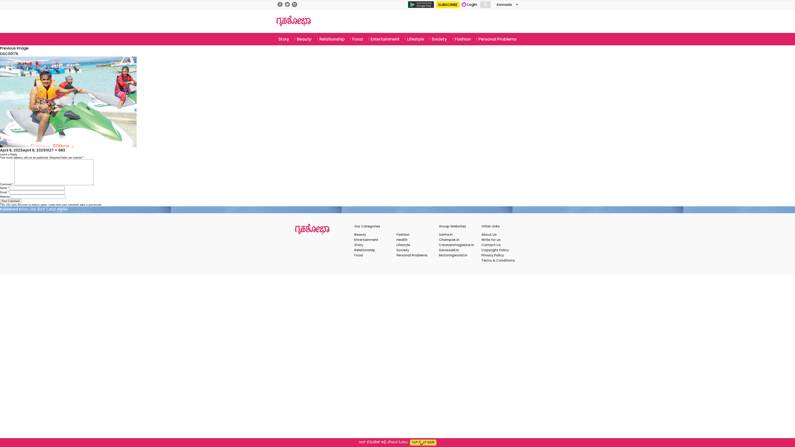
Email (4, 192)
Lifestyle (415, 39)
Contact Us (491, 245)
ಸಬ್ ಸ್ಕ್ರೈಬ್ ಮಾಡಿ (423, 442)
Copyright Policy (495, 250)
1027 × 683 (55, 150)
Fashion (463, 39)
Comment (6, 184)
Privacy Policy (492, 255)
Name (4, 188)
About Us (489, 234)
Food (357, 39)
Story (283, 39)
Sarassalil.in (449, 250)
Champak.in (449, 239)
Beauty (304, 39)
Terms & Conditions (498, 260)
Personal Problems (497, 39)
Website (5, 196)
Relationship (332, 39)
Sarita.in (446, 234)
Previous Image (14, 48)
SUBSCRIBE (448, 4)
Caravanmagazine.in (456, 245)
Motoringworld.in (453, 255)
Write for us (491, 239)
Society (439, 39)
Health (401, 239)
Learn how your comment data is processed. (75, 204)
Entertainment (385, 39)
